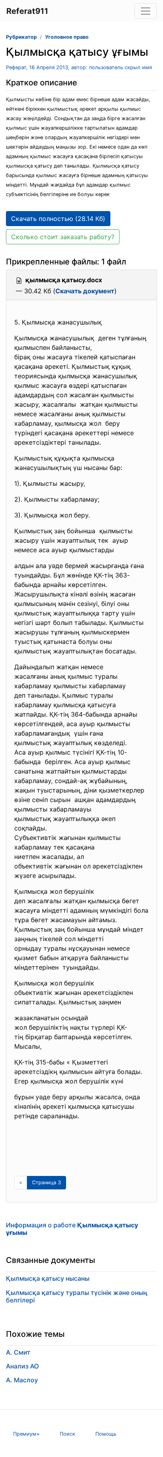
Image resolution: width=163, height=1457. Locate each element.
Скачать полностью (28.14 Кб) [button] (58, 219)
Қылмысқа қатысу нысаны (47, 1278)
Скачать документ (84, 291)
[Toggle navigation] (146, 11)
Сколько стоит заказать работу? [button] (62, 237)
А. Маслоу (22, 1380)
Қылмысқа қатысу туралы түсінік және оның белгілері (77, 1296)
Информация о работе (72, 1228)
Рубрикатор (21, 37)
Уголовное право (67, 37)
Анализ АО (22, 1366)
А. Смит (18, 1352)
